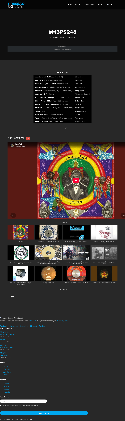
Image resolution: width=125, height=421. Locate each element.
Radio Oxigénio (62, 321)
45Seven (78, 115)
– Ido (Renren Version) (54, 80)
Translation (79, 118)
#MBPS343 (4, 340)
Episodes (79, 5)
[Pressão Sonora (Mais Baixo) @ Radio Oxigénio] (16, 4)
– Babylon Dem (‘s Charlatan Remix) (56, 118)
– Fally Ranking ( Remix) (59, 87)
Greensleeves (80, 87)
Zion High (79, 77)
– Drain (67, 97)
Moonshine (79, 97)
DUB (12, 298)
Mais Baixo (90, 5)
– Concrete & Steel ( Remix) (57, 108)
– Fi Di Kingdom (62, 101)
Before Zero (79, 101)
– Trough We (63, 104)
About (101, 5)
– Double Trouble (56, 115)
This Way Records (6, 346)
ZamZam (78, 80)
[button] (64, 222)
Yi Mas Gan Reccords (82, 94)
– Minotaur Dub (62, 84)
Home (70, 5)
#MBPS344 (7, 333)
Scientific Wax (80, 121)
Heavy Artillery (80, 111)
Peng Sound (79, 91)
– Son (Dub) (58, 77)
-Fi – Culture (49, 94)
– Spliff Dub (44, 111)
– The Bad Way (57, 121)
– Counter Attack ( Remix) (57, 91)
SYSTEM (78, 104)
